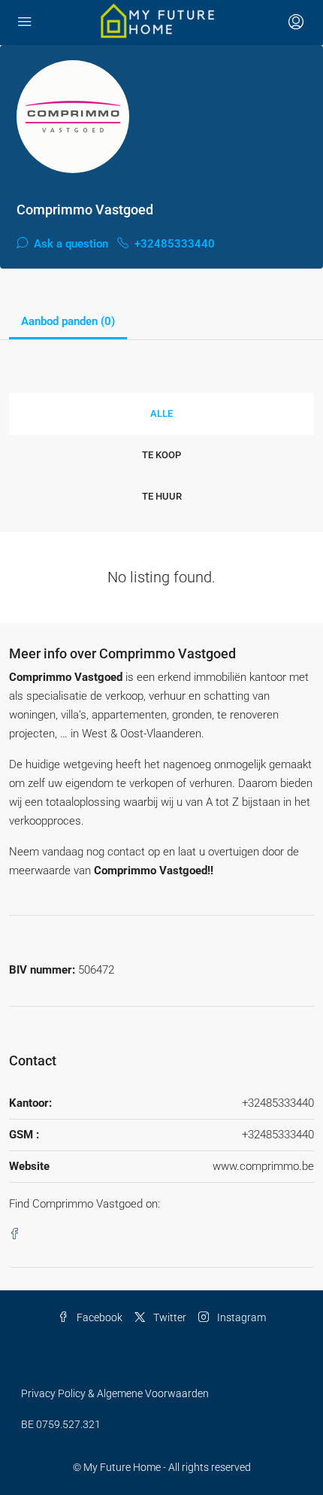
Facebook (98, 1317)
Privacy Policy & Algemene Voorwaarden (115, 1393)
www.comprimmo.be (263, 1166)
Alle (161, 413)
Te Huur (162, 496)
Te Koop (161, 454)
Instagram (240, 1317)
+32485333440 (173, 244)
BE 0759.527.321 (61, 1424)
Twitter (168, 1317)
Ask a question (69, 244)
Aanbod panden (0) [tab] (68, 321)
